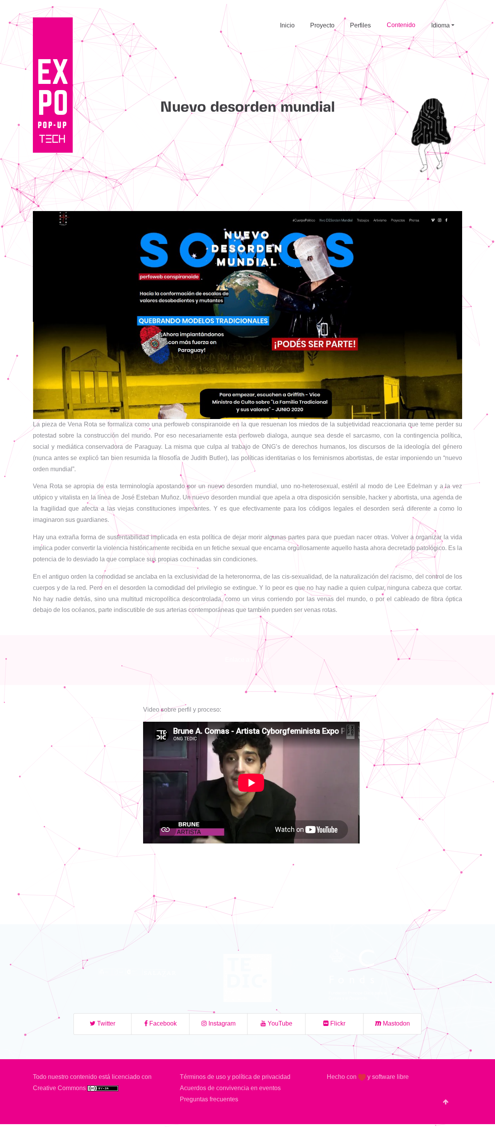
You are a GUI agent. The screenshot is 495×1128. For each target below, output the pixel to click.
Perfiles (360, 25)
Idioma (440, 25)
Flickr (337, 1023)
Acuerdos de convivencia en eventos (230, 1088)
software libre (390, 1076)
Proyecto (322, 25)
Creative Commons (60, 1088)
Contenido (401, 25)
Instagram (221, 1023)
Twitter (105, 1023)
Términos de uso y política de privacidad (235, 1076)
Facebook (162, 1023)
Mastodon (395, 1023)
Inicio (287, 25)
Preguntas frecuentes (209, 1099)
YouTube (279, 1023)
